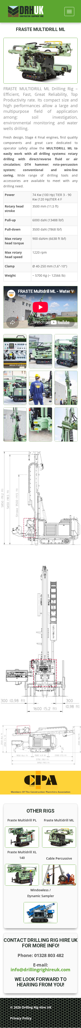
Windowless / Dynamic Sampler (40, 893)
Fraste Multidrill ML (59, 820)
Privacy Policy (21, 1018)
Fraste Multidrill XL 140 (22, 855)
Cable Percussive (59, 858)
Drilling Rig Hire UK (36, 1007)
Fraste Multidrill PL (22, 820)
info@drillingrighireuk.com (40, 970)
